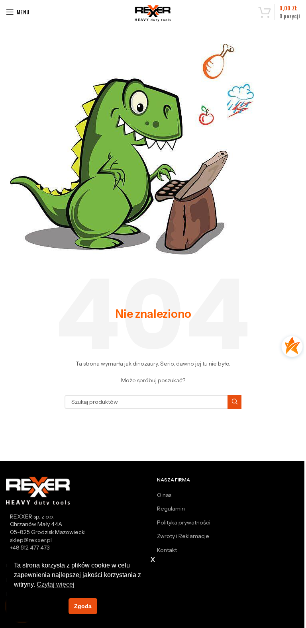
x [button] (152, 559)
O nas (164, 495)
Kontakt (167, 550)
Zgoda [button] (83, 606)
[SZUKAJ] (234, 402)
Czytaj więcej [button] (56, 584)
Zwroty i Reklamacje (183, 536)
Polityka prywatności (183, 522)
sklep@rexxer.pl (31, 540)
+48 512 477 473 (30, 547)
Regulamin (171, 508)
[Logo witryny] (153, 13)
